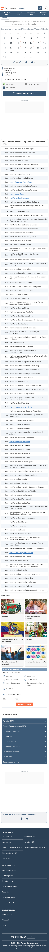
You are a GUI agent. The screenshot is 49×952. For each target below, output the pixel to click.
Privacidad (5, 920)
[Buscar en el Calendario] (40, 8)
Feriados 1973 (8, 721)
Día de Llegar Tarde (16, 194)
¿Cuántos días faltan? (13, 669)
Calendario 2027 (31, 14)
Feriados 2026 (19, 14)
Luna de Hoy (8, 736)
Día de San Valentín (12, 683)
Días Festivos (10, 84)
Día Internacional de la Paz (19, 442)
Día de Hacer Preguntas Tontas (21, 553)
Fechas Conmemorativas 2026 (12, 848)
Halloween (9, 689)
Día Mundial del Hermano (19, 198)
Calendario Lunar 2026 (11, 731)
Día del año (7, 757)
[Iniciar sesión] (46, 8)
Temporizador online (11, 762)
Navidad (8, 676)
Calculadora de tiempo (11, 746)
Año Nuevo (31, 676)
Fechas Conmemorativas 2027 (34, 848)
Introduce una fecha (13, 694)
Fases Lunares (10, 88)
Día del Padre (32, 680)
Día (4, 699)
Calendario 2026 (7, 14)
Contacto (5, 925)
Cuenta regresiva (7, 876)
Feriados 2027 (43, 14)
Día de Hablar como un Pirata (20, 407)
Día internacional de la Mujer (35, 684)
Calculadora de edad (11, 752)
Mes (16, 699)
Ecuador (21, 8)
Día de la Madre (11, 680)
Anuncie (4, 931)
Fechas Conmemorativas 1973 (14, 726)
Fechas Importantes (34, 84)
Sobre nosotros (7, 914)
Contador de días (9, 741)
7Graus (23, 943)
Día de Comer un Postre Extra (20, 182)
